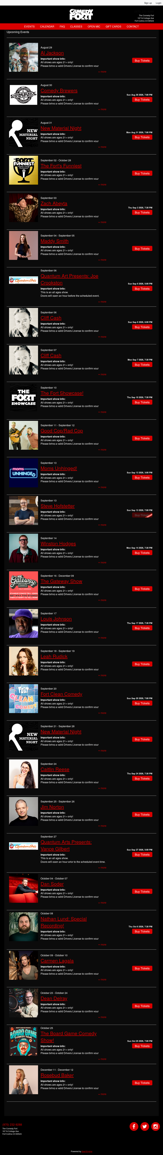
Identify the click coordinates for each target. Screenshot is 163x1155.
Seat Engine (87, 1151)
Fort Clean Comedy (61, 693)
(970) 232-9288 (144, 11)
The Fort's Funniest (61, 165)
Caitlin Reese (55, 769)
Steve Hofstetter (58, 505)
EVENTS (29, 26)
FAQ (62, 26)
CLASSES (76, 26)
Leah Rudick (54, 656)
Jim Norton (52, 806)
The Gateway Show (61, 581)
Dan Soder (52, 883)
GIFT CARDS (113, 26)
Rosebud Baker (57, 1075)
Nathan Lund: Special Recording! (64, 922)
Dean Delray (54, 998)
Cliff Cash (51, 317)
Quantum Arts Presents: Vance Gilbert (66, 845)
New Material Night (61, 127)
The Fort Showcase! (62, 392)
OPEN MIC (94, 26)
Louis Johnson (56, 618)
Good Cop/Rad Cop (62, 430)
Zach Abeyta (54, 203)
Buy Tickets (142, 99)
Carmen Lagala (57, 960)
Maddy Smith (55, 240)
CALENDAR (47, 26)
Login (158, 2)
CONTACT (133, 26)
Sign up (148, 2)
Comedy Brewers (59, 90)
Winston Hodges (58, 543)
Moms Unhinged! (59, 468)
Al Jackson (52, 52)
